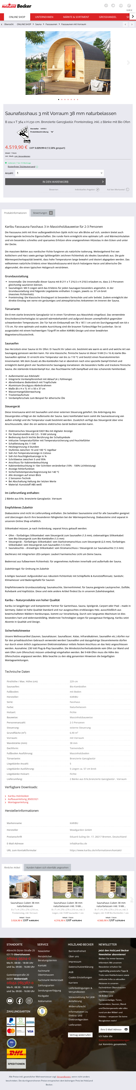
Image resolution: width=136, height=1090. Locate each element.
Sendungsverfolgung (49, 990)
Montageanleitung (17, 802)
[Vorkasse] (30, 1021)
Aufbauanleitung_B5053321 (22, 799)
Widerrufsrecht (77, 1006)
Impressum (75, 961)
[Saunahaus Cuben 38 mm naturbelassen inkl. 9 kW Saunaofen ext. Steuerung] (68, 887)
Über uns (74, 956)
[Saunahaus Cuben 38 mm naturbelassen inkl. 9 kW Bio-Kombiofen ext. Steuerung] (111, 887)
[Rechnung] (20, 1021)
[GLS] (11, 1043)
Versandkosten (64, 1076)
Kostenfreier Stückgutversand (22, 166)
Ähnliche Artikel (12, 867)
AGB (71, 972)
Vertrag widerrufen (80, 1034)
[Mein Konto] (121, 5)
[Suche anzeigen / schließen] (106, 5)
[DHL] (16, 1053)
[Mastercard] (11, 1031)
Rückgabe (43, 995)
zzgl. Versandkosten (22, 156)
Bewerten (53, 189)
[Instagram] (30, 1001)
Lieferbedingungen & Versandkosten (80, 990)
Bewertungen (42, 212)
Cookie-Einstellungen (80, 977)
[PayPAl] (11, 1021)
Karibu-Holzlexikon (18, 795)
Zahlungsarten (46, 985)
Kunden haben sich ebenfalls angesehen (47, 867)
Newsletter (44, 951)
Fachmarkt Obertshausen (46, 972)
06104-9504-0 (19, 958)
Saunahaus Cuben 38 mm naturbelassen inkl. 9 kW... (68, 908)
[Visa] (30, 1031)
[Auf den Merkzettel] (25, 895)
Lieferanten (75, 1024)
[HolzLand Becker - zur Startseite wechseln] (17, 5)
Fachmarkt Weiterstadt (50, 980)
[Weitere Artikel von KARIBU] (23, 135)
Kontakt (42, 965)
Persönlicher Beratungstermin (47, 958)
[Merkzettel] (113, 5)
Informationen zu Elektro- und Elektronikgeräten (78, 1015)
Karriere (73, 982)
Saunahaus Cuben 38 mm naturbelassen (25, 907)
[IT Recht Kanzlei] (44, 1011)
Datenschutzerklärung (81, 966)
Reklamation (45, 1001)
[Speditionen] (16, 1064)
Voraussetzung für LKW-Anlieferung (82, 999)
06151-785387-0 (20, 983)
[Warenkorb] (130, 5)
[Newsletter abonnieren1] (126, 1029)
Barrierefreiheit (77, 951)
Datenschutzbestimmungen (114, 1040)
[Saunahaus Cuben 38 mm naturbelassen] (25, 887)
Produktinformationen (15, 212)
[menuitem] (105, 5)
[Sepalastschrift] (20, 1031)
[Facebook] (20, 1001)
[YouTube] (11, 1001)
